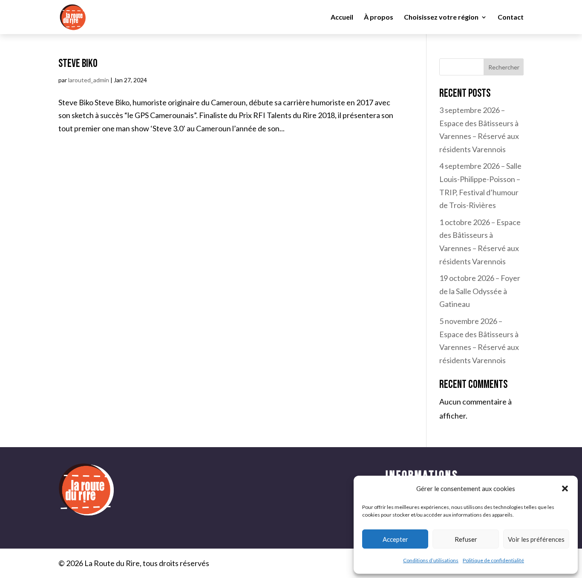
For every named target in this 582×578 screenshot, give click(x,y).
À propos (378, 17)
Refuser (466, 539)
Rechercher (503, 67)
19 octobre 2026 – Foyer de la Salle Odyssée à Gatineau (479, 291)
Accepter (395, 539)
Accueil (342, 17)
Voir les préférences (536, 539)
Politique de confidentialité (493, 560)
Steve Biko (78, 63)
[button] (565, 488)
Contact (511, 17)
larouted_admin (88, 80)
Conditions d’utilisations (430, 560)
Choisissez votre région (441, 17)
